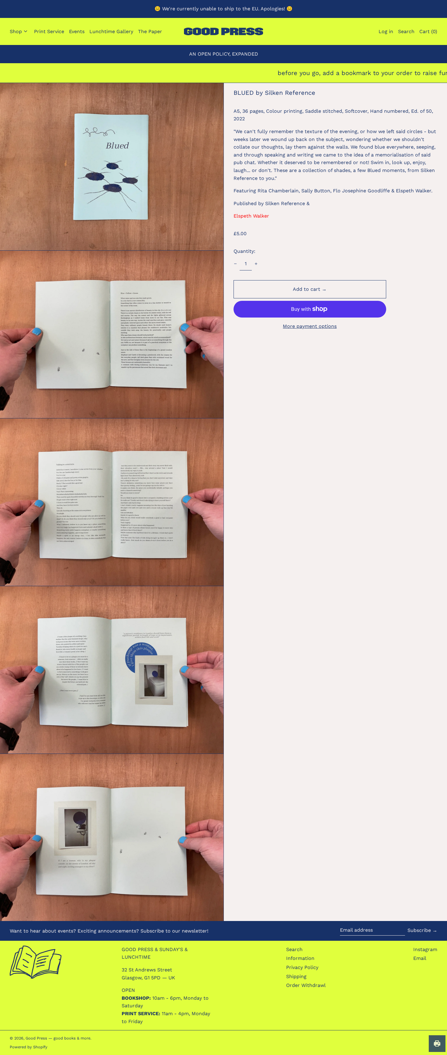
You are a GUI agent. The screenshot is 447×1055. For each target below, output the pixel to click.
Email (419, 958)
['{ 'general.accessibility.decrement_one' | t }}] (235, 263)
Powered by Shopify (28, 1047)
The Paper (150, 31)
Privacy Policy (302, 967)
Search (294, 949)
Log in (386, 31)
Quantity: (244, 251)
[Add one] (256, 263)
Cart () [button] (428, 31)
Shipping (296, 976)
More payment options (310, 326)
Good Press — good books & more (58, 1038)
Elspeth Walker (251, 216)
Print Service (49, 31)
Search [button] (406, 31)
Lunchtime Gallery (111, 31)
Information (300, 958)
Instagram (425, 949)
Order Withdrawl (306, 985)
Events (77, 31)
